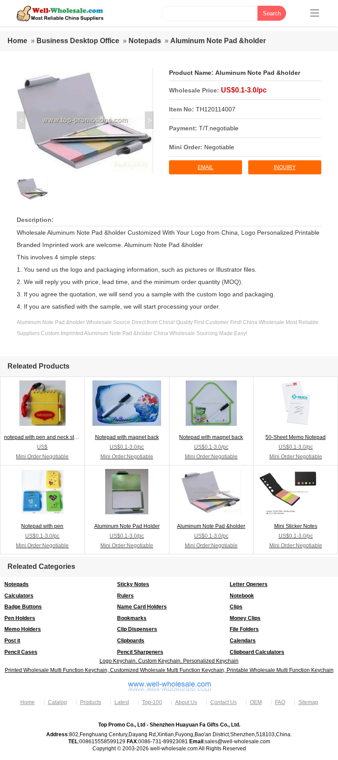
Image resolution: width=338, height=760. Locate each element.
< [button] (21, 120)
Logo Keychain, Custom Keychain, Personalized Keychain (169, 661)
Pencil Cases (20, 652)
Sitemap (308, 702)
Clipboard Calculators (257, 652)
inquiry (285, 167)
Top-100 (152, 702)
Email (205, 167)
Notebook (242, 596)
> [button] (149, 120)
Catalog (57, 702)
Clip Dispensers (137, 629)
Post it (12, 641)
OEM (256, 702)
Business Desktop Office (78, 40)
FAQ (280, 702)
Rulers (125, 596)
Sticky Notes (133, 584)
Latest (121, 702)
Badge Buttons (23, 607)
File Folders (244, 629)
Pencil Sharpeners (140, 652)
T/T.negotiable (219, 128)
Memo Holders (22, 629)
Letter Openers (249, 584)
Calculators (18, 596)
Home (17, 40)
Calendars (243, 641)
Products (90, 702)
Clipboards (130, 641)
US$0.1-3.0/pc (244, 90)
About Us (186, 702)
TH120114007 (215, 109)
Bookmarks (132, 618)
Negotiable (219, 147)
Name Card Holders (142, 607)
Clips (236, 607)
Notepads (145, 40)
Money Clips (245, 618)
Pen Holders (19, 618)
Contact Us (223, 702)
